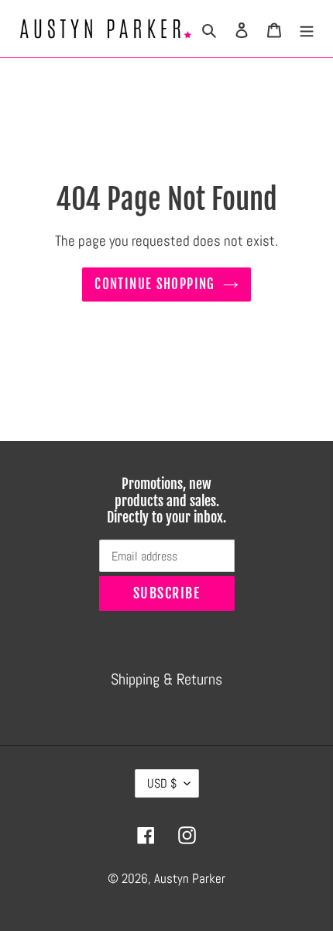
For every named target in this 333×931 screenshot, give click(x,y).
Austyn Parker (189, 878)
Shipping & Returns (166, 679)
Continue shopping (154, 284)
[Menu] (306, 28)
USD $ (162, 783)
